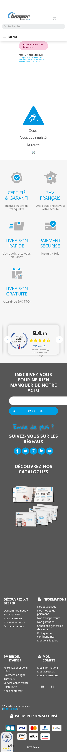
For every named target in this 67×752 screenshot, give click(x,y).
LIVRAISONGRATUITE (17, 291)
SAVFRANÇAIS (50, 195)
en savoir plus (10, 708)
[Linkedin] (41, 451)
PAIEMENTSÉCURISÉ (50, 243)
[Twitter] (25, 451)
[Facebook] (17, 451)
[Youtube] (49, 451)
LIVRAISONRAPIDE (17, 243)
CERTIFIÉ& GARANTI (16, 195)
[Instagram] (33, 451)
